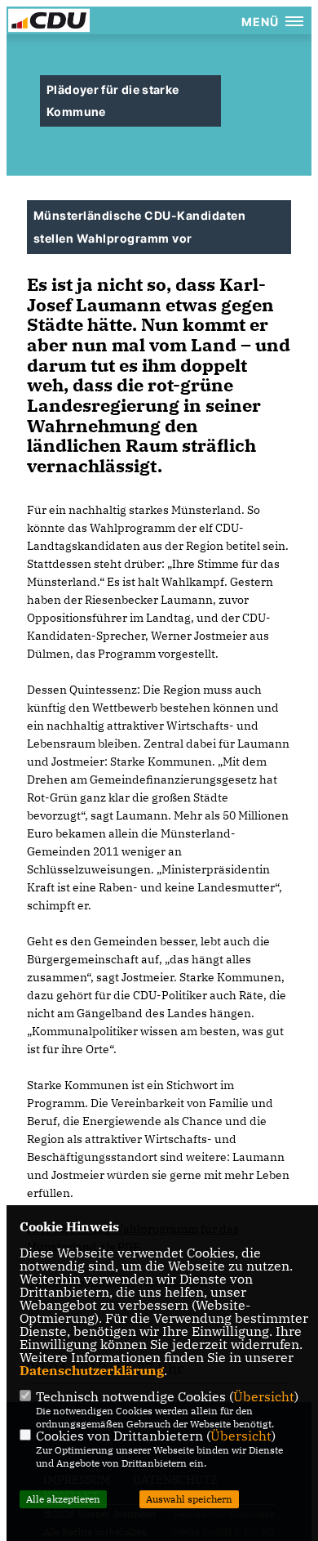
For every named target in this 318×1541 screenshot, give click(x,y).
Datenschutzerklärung (92, 1370)
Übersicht (263, 1396)
